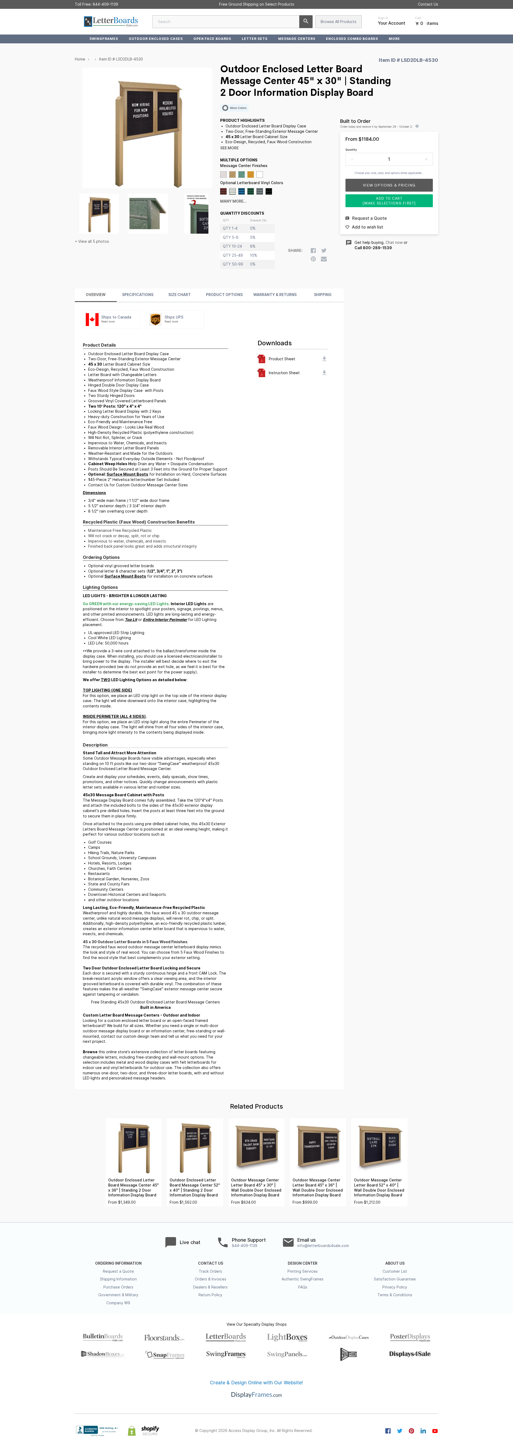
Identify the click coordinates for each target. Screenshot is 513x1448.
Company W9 (118, 1303)
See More (229, 148)
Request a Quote (118, 1271)
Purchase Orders (118, 1287)
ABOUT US (395, 1263)
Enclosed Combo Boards (352, 39)
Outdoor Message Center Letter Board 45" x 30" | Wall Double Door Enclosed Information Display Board (256, 1187)
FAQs (302, 1287)
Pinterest (411, 1431)
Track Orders (210, 1271)
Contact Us (428, 4)
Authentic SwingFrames (303, 1279)
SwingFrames (104, 39)
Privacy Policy (394, 1287)
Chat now (394, 242)
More (394, 39)
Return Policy (210, 1295)
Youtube (435, 1431)
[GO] (306, 21)
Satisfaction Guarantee (395, 1279)
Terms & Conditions (395, 1295)
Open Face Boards (212, 39)
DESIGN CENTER (302, 1263)
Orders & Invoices (210, 1279)
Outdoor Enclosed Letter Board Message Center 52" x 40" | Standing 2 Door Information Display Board (195, 1187)
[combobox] (232, 21)
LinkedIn (423, 1431)
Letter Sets (254, 39)
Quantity (351, 149)
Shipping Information (118, 1279)
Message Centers (296, 39)
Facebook (388, 1431)
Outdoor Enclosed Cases (156, 39)
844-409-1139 (105, 4)
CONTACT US (210, 1263)
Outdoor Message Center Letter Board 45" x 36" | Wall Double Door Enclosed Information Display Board (318, 1187)
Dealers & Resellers (210, 1287)
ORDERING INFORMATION (118, 1263)
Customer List (395, 1271)
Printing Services (302, 1271)
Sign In (383, 18)
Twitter (400, 1431)
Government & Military (118, 1295)
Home (80, 59)
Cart (418, 18)
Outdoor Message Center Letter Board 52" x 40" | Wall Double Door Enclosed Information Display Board (379, 1187)
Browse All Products (338, 22)
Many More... (233, 201)
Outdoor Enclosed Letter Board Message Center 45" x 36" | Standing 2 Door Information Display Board (133, 1187)
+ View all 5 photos (92, 241)
